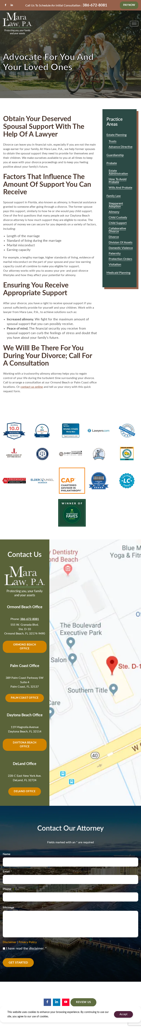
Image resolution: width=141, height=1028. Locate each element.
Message (8, 907)
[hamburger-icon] (134, 23)
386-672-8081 (95, 5)
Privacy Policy (28, 942)
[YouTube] (65, 1002)
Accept (123, 1014)
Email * (7, 871)
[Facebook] (5, 5)
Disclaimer (9, 942)
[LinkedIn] (12, 5)
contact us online (32, 386)
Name (6, 854)
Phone (7, 889)
